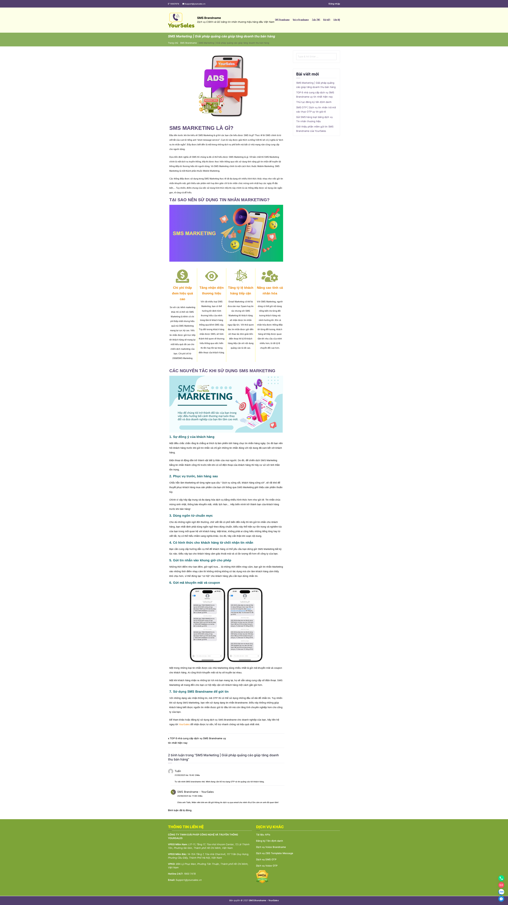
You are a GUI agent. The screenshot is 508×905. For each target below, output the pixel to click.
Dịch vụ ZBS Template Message (274, 853)
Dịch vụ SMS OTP (266, 859)
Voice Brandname (301, 20)
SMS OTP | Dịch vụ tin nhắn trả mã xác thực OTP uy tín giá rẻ (316, 109)
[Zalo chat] (501, 892)
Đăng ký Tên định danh (269, 840)
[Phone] (501, 878)
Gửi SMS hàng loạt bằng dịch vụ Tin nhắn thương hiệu (314, 119)
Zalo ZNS (316, 20)
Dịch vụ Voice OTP (267, 865)
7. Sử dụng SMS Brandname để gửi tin (199, 691)
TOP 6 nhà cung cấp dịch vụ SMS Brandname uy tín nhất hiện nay (315, 94)
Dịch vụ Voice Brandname (271, 847)
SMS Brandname (209, 18)
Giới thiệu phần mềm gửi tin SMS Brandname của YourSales (315, 128)
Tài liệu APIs (263, 834)
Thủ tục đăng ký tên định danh (314, 102)
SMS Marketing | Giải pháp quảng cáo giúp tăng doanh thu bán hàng (316, 84)
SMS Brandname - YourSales (195, 791)
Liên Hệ (337, 20)
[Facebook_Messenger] (501, 899)
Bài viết (326, 20)
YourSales (184, 724)
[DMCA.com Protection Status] (262, 876)
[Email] (501, 885)
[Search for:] (316, 56)
